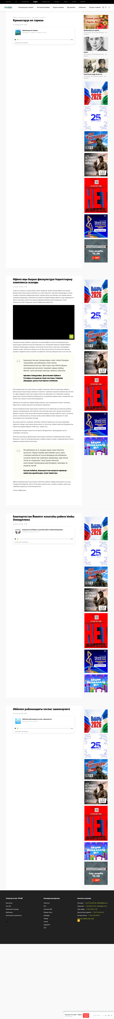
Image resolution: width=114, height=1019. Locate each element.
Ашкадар (56, 1)
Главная (15, 17)
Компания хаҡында (12, 909)
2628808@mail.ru (102, 903)
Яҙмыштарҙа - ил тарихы (38, 17)
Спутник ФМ (25, 1)
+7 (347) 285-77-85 (91, 909)
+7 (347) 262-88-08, (90, 903)
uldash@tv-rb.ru (102, 906)
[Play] (105, 1015)
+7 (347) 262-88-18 (94, 915)
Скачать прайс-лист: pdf (85, 918)
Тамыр (66, 1)
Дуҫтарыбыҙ (71, 7)
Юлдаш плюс (46, 1)
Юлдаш (35, 1)
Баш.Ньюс (9, 903)
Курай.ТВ (82, 1)
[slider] (43, 39)
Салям (74, 1)
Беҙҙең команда (58, 7)
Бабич (86, 52)
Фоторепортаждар (43, 7)
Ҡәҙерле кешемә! (95, 7)
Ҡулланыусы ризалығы (14, 915)
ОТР (45, 928)
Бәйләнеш (82, 7)
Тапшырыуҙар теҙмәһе (25, 7)
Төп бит (8, 906)
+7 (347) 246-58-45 (98, 912)
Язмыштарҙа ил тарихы (91, 30)
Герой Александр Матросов (93, 74)
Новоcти (8, 1)
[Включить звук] (71, 337)
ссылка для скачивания (21, 42)
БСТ (16, 1)
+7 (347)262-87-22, (90, 906)
